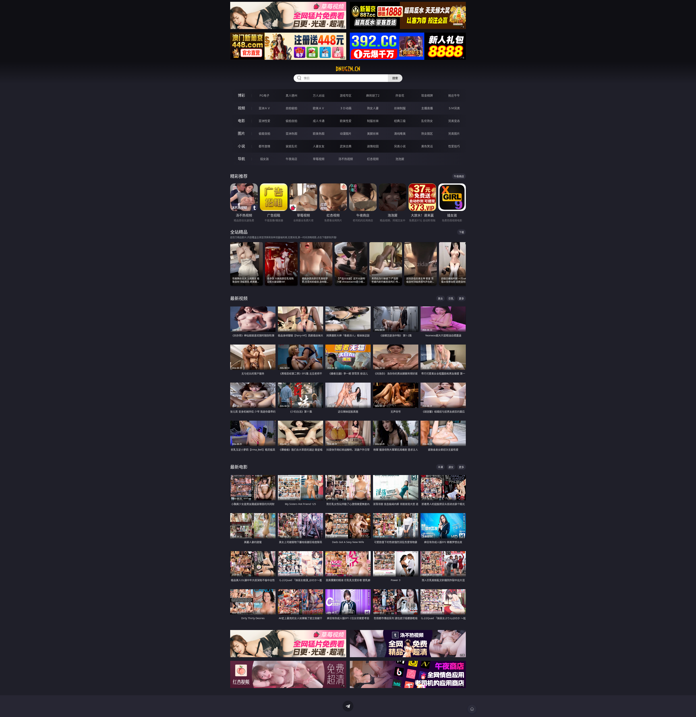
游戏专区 (345, 96)
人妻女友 (318, 146)
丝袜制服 (400, 108)
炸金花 (399, 96)
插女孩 (264, 159)
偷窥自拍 (264, 134)
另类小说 (400, 146)
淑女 (450, 467)
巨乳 (450, 298)
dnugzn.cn (348, 68)
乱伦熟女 (427, 121)
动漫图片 (345, 134)
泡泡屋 (399, 159)
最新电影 (239, 467)
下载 (461, 232)
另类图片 (454, 134)
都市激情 (264, 146)
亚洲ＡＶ (264, 108)
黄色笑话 (427, 146)
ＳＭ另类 (454, 108)
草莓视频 (318, 159)
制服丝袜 (373, 121)
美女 (440, 298)
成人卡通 (318, 121)
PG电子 (264, 96)
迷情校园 (373, 146)
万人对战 (318, 96)
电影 (241, 120)
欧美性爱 (345, 121)
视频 (241, 108)
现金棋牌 (427, 96)
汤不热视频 (345, 159)
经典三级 (400, 121)
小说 (241, 146)
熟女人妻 (373, 108)
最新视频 (239, 298)
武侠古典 (345, 146)
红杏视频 (373, 159)
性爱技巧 (454, 146)
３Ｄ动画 (345, 108)
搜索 (395, 78)
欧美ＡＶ (318, 108)
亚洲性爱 (264, 121)
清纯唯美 (400, 134)
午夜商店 (291, 159)
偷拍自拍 (291, 121)
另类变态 (454, 121)
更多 (461, 298)
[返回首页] (472, 709)
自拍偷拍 (291, 108)
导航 (241, 158)
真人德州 (291, 96)
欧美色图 (318, 134)
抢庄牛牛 (454, 96)
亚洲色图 (291, 134)
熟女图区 (427, 134)
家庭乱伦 (291, 146)
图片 (241, 133)
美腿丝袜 (373, 134)
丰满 (440, 467)
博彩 (241, 95)
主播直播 (427, 108)
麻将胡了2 (372, 96)
